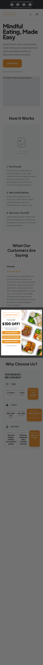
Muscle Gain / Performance (11, 337)
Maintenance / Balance (11, 341)
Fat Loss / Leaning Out (11, 332)
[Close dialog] (40, 311)
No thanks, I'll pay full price (11, 345)
